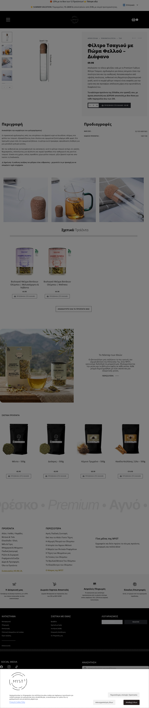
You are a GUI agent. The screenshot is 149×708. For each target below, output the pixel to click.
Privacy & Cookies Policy (17, 702)
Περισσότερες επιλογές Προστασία (123, 695)
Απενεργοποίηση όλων (104, 702)
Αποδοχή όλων (131, 702)
